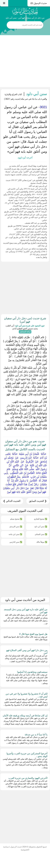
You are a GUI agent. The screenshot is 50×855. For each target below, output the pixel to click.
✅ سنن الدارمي (15, 542)
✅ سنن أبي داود (40, 526)
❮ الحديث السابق (38, 501)
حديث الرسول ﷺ (39, 3)
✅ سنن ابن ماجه (15, 534)
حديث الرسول (16, 847)
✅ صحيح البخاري (40, 519)
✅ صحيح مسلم (16, 519)
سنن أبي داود (36, 93)
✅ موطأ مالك (41, 542)
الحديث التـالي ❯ (11, 501)
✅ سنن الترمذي (15, 526)
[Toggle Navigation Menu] (4, 3)
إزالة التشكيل (25, 332)
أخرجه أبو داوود (25, 157)
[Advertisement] (25, 61)
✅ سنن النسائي (41, 534)
